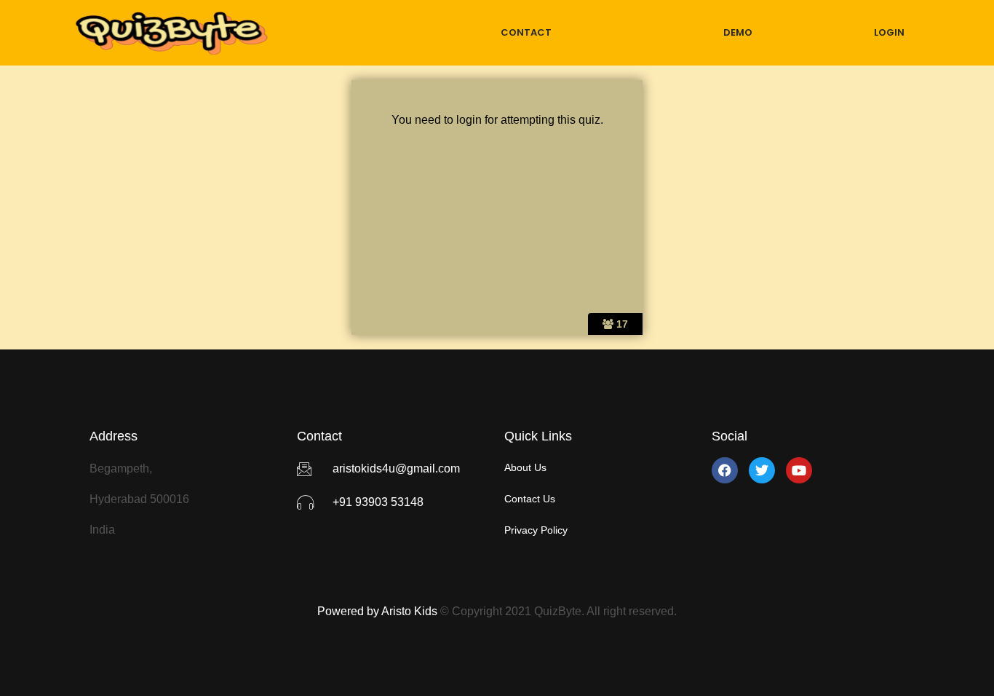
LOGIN (889, 32)
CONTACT (526, 32)
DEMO (737, 32)
